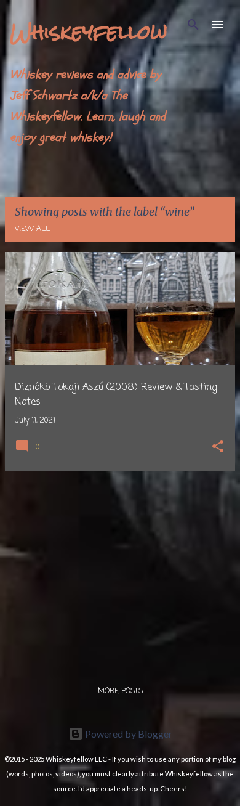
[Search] (193, 24)
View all (32, 229)
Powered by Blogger (127, 733)
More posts (120, 691)
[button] (217, 448)
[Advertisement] (120, 567)
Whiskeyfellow (88, 32)
